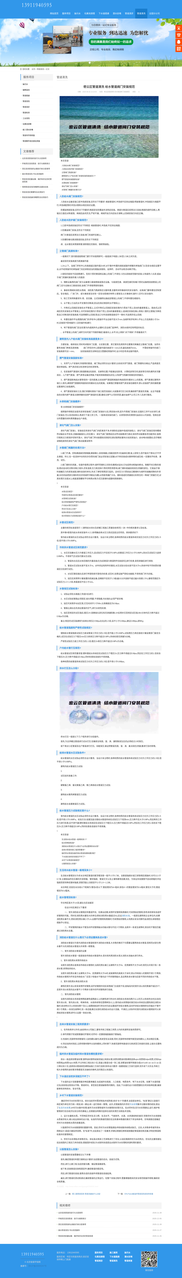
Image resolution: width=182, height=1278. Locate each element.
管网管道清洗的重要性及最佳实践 (35, 187)
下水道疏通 (104, 13)
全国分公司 (154, 13)
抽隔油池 (26, 90)
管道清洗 (141, 13)
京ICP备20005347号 (37, 1266)
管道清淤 (129, 13)
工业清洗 (26, 118)
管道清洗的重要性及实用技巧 (33, 192)
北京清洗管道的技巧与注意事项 (70, 1213)
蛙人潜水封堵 (28, 130)
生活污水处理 (65, 1108)
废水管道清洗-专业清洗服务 (69, 1230)
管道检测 (26, 113)
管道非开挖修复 (29, 135)
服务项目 (66, 13)
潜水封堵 (117, 13)
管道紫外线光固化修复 (31, 141)
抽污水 (77, 13)
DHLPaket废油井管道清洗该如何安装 (138, 1194)
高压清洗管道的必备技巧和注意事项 (72, 1224)
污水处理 (133, 1104)
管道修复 (128, 1261)
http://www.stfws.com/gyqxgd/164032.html (81, 1186)
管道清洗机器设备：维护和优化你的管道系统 (75, 1236)
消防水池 (126, 916)
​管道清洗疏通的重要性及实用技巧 (35, 197)
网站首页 (54, 13)
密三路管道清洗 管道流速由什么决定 (86, 1194)
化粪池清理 (89, 13)
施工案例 (113, 1253)
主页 (33, 69)
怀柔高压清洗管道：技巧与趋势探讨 (72, 1219)
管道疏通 (26, 96)
